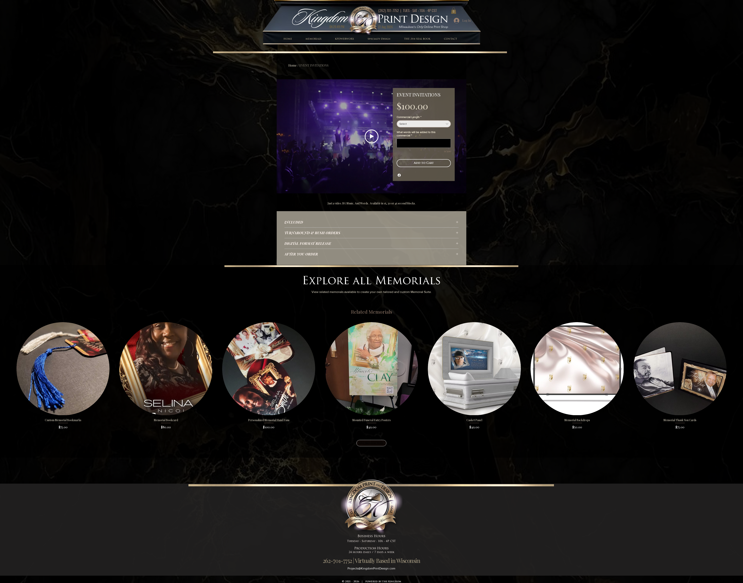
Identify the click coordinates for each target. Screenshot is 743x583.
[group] (371, 375)
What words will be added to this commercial (416, 134)
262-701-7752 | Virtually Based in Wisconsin (371, 560)
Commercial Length (409, 117)
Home (292, 65)
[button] (453, 11)
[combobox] (424, 123)
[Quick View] (63, 368)
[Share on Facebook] (399, 175)
